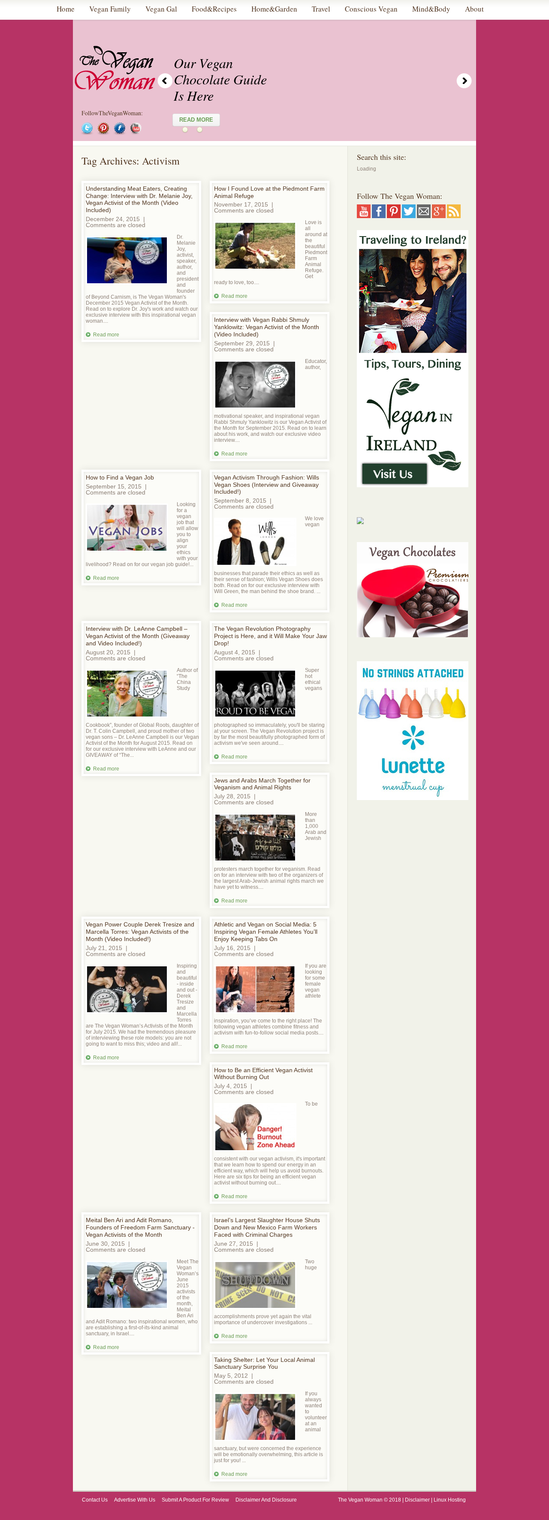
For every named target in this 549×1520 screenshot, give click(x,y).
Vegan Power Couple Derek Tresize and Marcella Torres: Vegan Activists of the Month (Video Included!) (140, 931)
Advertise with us (134, 1500)
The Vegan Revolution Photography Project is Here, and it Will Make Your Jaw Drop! (270, 636)
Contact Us (95, 1500)
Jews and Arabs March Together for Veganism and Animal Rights (262, 784)
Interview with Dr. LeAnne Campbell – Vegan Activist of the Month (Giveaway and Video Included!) (138, 636)
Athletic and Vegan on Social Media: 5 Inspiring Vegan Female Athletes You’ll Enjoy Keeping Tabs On (265, 931)
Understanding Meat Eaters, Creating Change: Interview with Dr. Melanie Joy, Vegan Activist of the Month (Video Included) (139, 199)
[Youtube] (364, 215)
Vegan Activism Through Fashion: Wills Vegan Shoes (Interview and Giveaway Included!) (266, 484)
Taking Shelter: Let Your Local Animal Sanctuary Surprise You (264, 1363)
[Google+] (439, 215)
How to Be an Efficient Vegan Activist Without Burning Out (263, 1074)
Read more (106, 334)
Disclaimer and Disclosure (266, 1500)
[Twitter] (409, 215)
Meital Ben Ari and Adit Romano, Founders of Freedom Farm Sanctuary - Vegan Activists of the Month (140, 1227)
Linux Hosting (450, 1500)
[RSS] (454, 215)
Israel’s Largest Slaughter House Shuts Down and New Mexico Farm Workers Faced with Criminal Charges (267, 1227)
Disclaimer (417, 1500)
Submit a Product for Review (195, 1500)
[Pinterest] (394, 215)
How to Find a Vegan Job (120, 477)
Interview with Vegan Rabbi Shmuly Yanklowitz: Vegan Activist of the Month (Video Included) (266, 327)
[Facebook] (379, 215)
